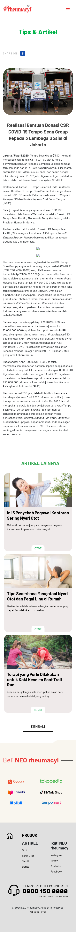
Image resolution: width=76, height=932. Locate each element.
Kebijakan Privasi (38, 911)
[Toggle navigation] (67, 8)
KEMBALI (38, 726)
